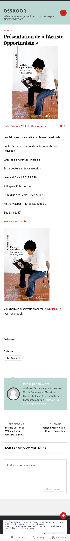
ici (53, 309)
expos (8, 30)
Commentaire (53, 489)
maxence (42, 125)
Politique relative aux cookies (22, 528)
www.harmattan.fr (15, 221)
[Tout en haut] (63, 515)
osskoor (15, 10)
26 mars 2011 (18, 125)
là (60, 309)
